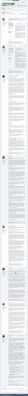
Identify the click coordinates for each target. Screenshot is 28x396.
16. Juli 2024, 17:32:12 (10, 74)
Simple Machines (6, 394)
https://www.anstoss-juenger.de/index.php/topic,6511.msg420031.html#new (16, 271)
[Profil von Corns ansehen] (15, 273)
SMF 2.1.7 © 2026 (2, 394)
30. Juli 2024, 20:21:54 (10, 302)
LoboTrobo (3, 74)
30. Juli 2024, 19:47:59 (10, 267)
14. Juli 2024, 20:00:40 (10, 45)
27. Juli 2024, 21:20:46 (10, 155)
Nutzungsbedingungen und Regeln (20, 394)
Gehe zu (17, 390)
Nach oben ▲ (25, 394)
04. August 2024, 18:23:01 (10, 334)
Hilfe (16, 394)
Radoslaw (3, 17)
